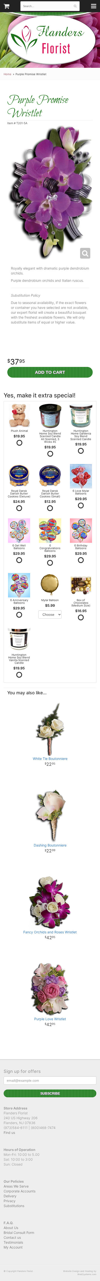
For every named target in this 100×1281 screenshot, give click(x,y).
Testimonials (13, 1242)
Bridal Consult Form (19, 1233)
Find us (9, 1132)
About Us (11, 1228)
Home (7, 74)
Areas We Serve (16, 1186)
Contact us (12, 1237)
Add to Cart (50, 372)
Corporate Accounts (19, 1191)
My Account (13, 1247)
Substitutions (14, 1206)
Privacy (10, 1201)
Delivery (10, 1196)
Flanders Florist (51, 40)
